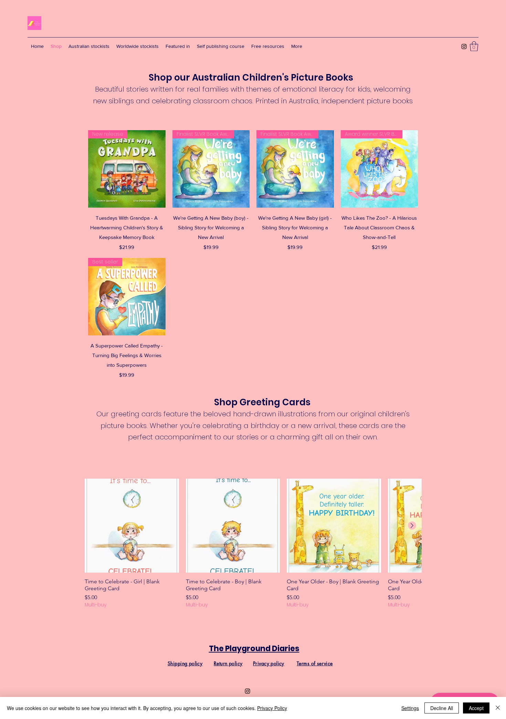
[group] (253, 543)
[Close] (498, 707)
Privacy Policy (272, 708)
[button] (474, 46)
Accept (476, 708)
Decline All (441, 708)
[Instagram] (464, 46)
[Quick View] (132, 526)
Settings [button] (410, 708)
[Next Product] (412, 525)
